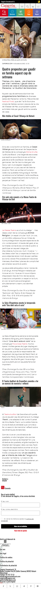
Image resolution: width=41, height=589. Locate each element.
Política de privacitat (7, 561)
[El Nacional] (39, 2)
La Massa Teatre (9, 230)
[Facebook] (3, 586)
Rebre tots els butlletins (20, 526)
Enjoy (28, 14)
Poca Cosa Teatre (19, 344)
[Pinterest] (30, 586)
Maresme (12, 14)
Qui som (2, 549)
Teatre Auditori (10, 414)
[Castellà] (33, 6)
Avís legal (3, 553)
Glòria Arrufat (31, 152)
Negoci (37, 14)
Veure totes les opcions (20, 530)
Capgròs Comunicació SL (8, 1)
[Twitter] (10, 586)
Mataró (4, 14)
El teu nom (5, 501)
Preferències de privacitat (8, 565)
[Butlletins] (38, 6)
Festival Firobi (8, 101)
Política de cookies (6, 557)
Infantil (4, 480)
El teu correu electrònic (9, 509)
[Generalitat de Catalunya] (20, 543)
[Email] (37, 586)
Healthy (20, 14)
